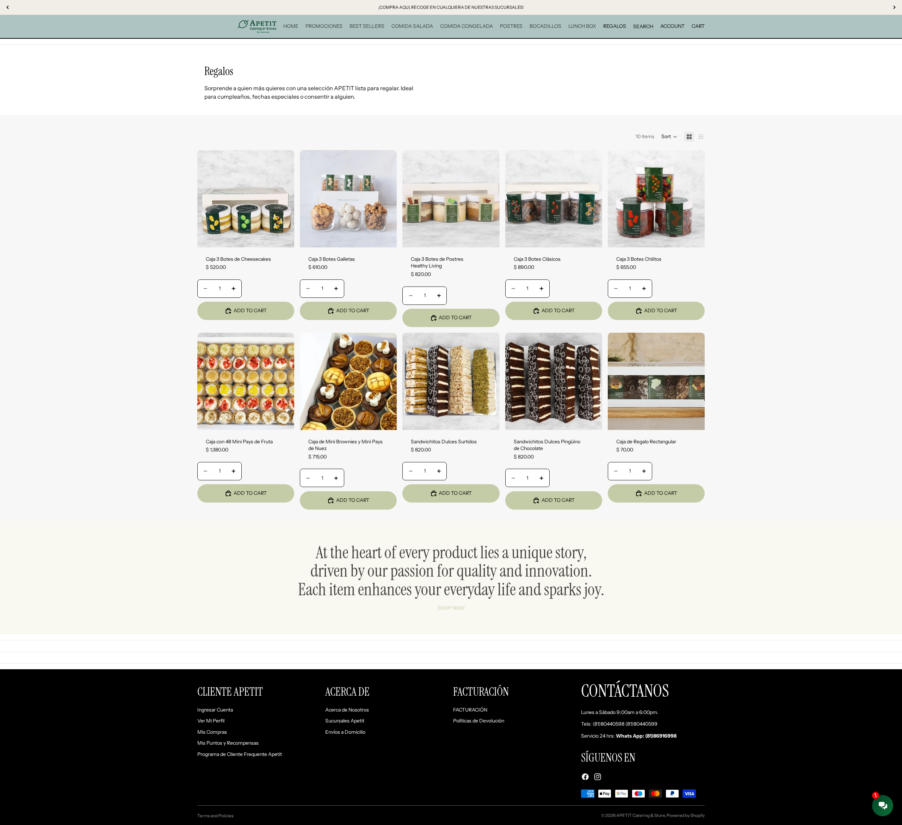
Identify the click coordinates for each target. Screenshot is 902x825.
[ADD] (283, 236)
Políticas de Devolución (478, 721)
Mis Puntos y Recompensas (228, 743)
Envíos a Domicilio (345, 731)
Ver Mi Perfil (210, 721)
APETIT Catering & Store (640, 815)
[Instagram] (597, 776)
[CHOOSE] (386, 419)
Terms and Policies (215, 815)
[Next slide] (283, 199)
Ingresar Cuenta (215, 709)
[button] (669, 136)
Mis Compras (212, 731)
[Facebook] (585, 776)
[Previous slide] (207, 199)
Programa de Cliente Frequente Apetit (239, 754)
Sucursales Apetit (344, 721)
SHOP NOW (451, 608)
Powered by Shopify (686, 815)
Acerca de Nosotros (347, 709)
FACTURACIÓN (470, 709)
